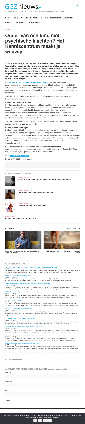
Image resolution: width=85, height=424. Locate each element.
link (55, 165)
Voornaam (8, 372)
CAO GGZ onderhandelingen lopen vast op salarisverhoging (22, 292)
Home (7, 17)
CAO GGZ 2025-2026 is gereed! (14, 300)
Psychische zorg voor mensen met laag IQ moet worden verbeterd (22, 252)
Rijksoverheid (26, 177)
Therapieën (20, 22)
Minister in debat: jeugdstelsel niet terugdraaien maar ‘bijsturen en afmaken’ (45, 179)
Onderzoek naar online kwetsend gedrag (32, 205)
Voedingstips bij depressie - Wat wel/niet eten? (18, 275)
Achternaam (8, 381)
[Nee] (82, 418)
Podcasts (34, 17)
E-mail (7, 390)
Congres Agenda (20, 17)
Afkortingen (34, 22)
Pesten (31, 190)
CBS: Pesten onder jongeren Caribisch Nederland (35, 192)
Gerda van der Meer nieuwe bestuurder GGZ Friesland (20, 318)
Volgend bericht (73, 228)
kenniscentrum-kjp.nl (19, 155)
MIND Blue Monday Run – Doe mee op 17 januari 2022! (63, 252)
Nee (40, 420)
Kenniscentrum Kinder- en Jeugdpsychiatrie (28, 82)
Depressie (8, 216)
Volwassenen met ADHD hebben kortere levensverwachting (22, 343)
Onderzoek (25, 190)
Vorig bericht (11, 228)
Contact (8, 22)
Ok (35, 420)
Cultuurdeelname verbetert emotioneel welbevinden (20, 335)
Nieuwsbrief (55, 17)
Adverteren (68, 17)
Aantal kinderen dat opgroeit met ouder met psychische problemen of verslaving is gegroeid (31, 267)
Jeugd (7, 30)
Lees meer (47, 420)
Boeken (44, 17)
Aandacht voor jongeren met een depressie (20, 218)
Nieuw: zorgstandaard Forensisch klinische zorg (18, 308)
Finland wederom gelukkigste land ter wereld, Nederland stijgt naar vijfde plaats (27, 283)
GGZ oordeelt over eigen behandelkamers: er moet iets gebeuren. (23, 327)
